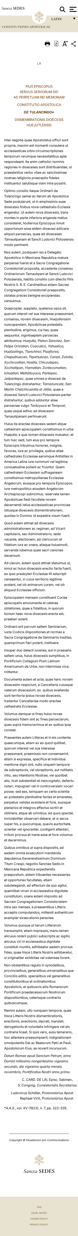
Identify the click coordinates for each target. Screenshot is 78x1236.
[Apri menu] (72, 9)
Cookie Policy (39, 1218)
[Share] (74, 44)
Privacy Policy (39, 1224)
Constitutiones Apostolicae (26, 27)
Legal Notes (39, 1212)
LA (39, 63)
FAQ (39, 1207)
